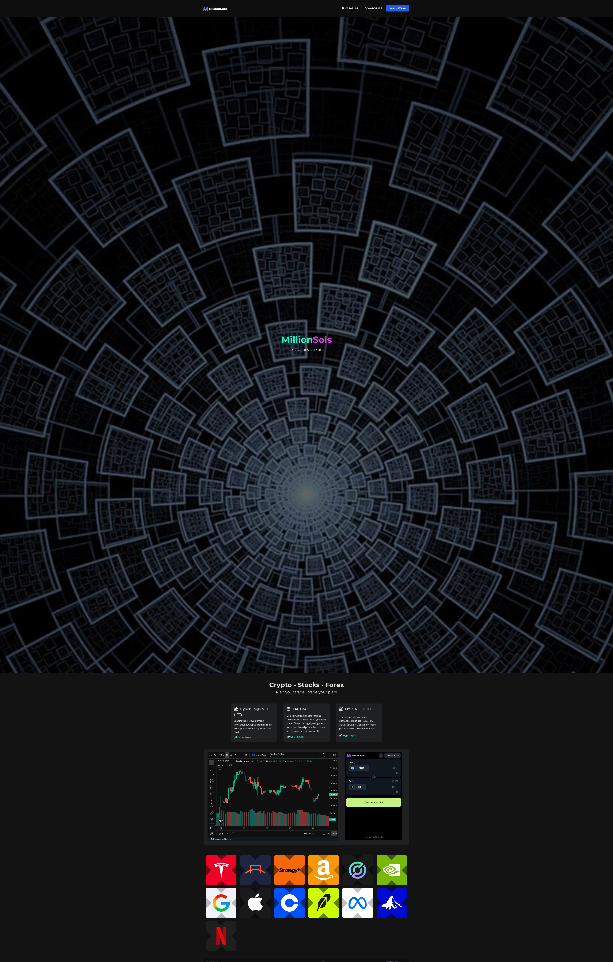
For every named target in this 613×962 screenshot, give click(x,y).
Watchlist (374, 8)
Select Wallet (397, 8)
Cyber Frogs (244, 737)
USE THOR (296, 736)
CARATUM (351, 8)
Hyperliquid (349, 735)
